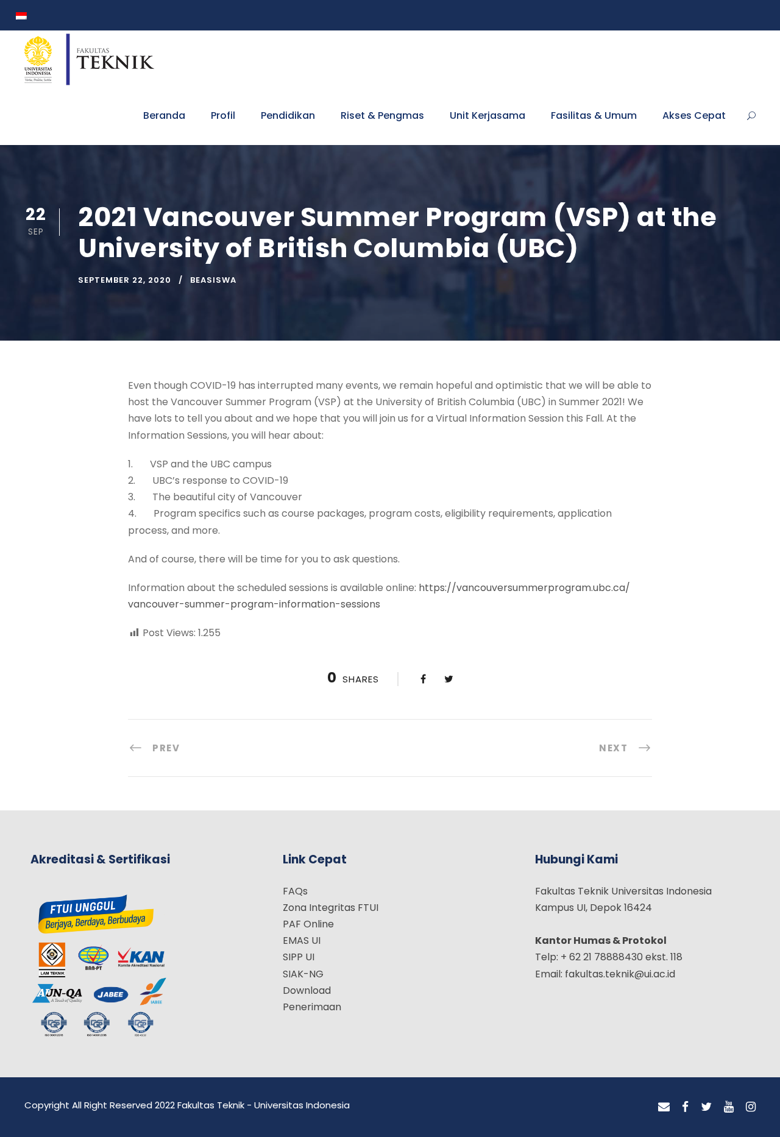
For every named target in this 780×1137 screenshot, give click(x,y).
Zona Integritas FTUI (330, 908)
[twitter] (706, 1107)
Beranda (164, 115)
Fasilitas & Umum (594, 115)
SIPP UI (298, 957)
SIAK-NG (303, 974)
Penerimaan (312, 1007)
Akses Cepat (694, 115)
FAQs (295, 891)
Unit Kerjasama (487, 115)
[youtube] (729, 1107)
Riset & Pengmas (382, 115)
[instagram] (751, 1107)
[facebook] (685, 1107)
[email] (664, 1107)
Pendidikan (288, 115)
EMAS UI (302, 940)
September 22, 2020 (124, 280)
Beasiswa (213, 280)
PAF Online (308, 924)
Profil (223, 115)
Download (307, 990)
